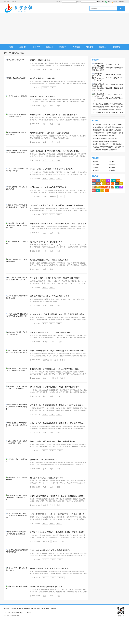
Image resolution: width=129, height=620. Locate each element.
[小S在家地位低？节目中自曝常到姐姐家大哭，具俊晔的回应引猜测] (17, 316)
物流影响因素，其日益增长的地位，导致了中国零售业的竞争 (54, 387)
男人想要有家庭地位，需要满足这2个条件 (47, 478)
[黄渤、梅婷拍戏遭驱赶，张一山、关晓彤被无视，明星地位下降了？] (17, 518)
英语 (53, 559)
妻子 (44, 469)
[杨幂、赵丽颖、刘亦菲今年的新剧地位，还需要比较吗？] (17, 443)
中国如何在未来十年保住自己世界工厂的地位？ (49, 187)
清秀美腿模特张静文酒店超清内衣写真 (105, 150)
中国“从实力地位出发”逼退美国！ (43, 97)
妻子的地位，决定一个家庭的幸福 (43, 460)
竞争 (58, 396)
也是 (44, 215)
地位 (51, 69)
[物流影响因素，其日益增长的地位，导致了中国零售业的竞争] (17, 388)
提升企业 (46, 541)
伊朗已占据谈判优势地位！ (41, 60)
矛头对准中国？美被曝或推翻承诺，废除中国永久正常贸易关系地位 (57, 405)
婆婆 (121, 184)
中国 (51, 106)
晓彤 (58, 523)
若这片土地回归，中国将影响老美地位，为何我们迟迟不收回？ (55, 151)
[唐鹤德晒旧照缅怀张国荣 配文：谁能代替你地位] (17, 134)
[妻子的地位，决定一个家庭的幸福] (17, 461)
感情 (44, 269)
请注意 (45, 87)
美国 (44, 106)
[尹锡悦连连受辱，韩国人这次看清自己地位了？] (17, 570)
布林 (51, 432)
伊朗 (44, 69)
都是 (108, 187)
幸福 (58, 469)
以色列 (103, 187)
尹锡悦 (61, 578)
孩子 (98, 190)
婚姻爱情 (116, 47)
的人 (112, 184)
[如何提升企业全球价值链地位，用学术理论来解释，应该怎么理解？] (17, 536)
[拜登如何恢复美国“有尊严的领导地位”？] (17, 588)
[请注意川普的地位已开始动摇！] (16, 78)
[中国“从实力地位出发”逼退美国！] (17, 96)
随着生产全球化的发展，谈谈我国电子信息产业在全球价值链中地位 (57, 351)
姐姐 (58, 323)
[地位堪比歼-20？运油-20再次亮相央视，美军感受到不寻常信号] (17, 280)
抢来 (51, 251)
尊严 (51, 596)
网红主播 (89, 47)
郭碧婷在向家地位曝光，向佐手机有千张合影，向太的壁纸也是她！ (57, 496)
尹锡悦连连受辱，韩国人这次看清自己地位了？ (49, 568)
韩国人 (45, 578)
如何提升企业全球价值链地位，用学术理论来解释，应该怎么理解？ (57, 532)
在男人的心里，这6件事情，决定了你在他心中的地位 (51, 169)
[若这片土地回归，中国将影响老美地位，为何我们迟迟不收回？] (17, 152)
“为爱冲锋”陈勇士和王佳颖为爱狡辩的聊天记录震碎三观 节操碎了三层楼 (114, 68)
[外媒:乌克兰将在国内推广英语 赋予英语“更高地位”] (17, 552)
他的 (98, 187)
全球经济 (53, 378)
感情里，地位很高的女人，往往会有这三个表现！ (50, 260)
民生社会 (49, 47)
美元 (44, 233)
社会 (103, 184)
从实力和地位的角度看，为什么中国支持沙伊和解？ (51, 332)
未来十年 (53, 196)
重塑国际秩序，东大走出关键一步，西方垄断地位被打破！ (53, 115)
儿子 (121, 187)
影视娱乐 (103, 47)
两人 (93, 187)
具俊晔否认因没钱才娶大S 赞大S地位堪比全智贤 (49, 296)
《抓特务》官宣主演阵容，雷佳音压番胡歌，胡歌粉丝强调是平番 (56, 205)
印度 (102, 190)
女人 (58, 269)
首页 (11, 47)
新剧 (44, 450)
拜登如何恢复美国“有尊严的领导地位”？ (46, 587)
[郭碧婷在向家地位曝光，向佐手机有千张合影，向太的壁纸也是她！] (17, 499)
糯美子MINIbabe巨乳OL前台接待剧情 (105, 141)
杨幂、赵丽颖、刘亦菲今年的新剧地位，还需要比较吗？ (52, 441)
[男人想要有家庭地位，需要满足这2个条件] (17, 479)
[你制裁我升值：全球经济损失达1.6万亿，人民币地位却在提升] (17, 370)
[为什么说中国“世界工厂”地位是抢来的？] (17, 243)
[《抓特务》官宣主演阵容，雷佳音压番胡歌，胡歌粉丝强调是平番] (17, 207)
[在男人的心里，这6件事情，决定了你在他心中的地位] (17, 171)
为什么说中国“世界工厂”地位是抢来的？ (46, 242)
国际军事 (36, 47)
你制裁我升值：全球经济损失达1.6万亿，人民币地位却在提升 (55, 369)
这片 (44, 160)
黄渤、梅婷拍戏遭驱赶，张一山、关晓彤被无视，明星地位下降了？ (57, 514)
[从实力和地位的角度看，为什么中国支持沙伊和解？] (17, 334)
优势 (58, 69)
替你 (51, 142)
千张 (51, 505)
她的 (118, 180)
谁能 (44, 142)
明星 (51, 523)
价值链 (55, 541)
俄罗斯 (113, 180)
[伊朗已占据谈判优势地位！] (15, 60)
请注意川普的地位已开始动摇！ (43, 78)
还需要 (52, 450)
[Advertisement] (64, 28)
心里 (51, 178)
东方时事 (23, 47)
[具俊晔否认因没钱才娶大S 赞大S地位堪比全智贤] (17, 298)
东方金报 (121, 1)
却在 (44, 378)
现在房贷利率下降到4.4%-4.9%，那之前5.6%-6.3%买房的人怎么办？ (113, 78)
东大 (44, 124)
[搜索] (121, 8)
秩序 (51, 124)
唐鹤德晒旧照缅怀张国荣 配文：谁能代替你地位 (49, 133)
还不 (51, 215)
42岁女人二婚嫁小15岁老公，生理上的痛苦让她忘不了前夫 (114, 98)
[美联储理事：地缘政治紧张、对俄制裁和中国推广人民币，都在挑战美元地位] (17, 227)
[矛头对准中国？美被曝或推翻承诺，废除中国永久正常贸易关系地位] (17, 409)
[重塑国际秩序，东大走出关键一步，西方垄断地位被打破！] (17, 116)
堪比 (44, 287)
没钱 (44, 305)
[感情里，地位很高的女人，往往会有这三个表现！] (17, 261)
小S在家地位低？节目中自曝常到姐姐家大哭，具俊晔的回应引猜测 (57, 314)
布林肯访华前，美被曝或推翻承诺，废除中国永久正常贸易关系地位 (57, 423)
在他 (44, 178)
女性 (93, 184)
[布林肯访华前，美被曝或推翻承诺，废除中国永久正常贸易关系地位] (17, 427)
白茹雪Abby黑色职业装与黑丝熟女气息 (105, 138)
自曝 (44, 323)
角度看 (45, 342)
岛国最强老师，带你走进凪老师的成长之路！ (107, 130)
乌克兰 (45, 559)
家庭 (58, 487)
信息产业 (46, 360)
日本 (108, 180)
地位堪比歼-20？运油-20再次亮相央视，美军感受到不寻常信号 (55, 278)
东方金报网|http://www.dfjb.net (21, 613)
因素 (51, 396)
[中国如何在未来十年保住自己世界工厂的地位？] (17, 189)
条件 (51, 487)
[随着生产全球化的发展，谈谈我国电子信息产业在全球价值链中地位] (17, 354)
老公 (106, 190)
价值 (61, 360)
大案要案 (76, 47)
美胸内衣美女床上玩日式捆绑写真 (103, 135)
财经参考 (63, 47)
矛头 (51, 414)
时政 (108, 184)
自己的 (103, 180)
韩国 (93, 190)
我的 (116, 184)
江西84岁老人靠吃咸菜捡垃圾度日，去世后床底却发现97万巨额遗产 (114, 88)
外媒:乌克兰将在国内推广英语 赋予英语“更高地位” (50, 550)
